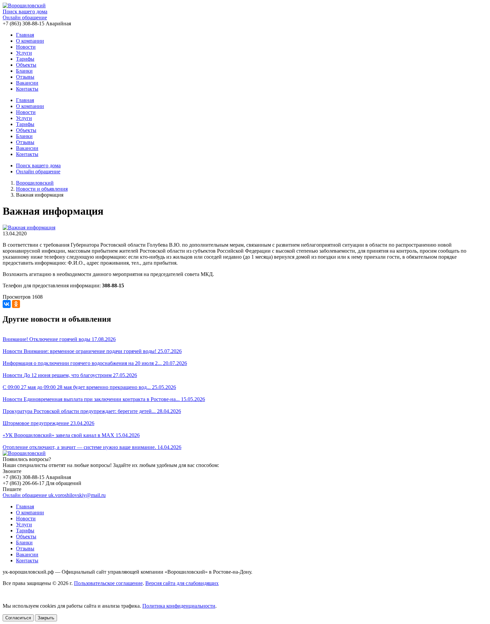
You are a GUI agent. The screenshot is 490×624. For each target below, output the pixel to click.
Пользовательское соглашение (108, 583)
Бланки (24, 71)
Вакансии (27, 83)
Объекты (26, 65)
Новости (26, 47)
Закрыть (46, 617)
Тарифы (25, 59)
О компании (30, 41)
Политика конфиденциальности (178, 606)
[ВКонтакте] (7, 304)
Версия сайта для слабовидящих (182, 583)
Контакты (27, 89)
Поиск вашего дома (25, 11)
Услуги (24, 53)
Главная (25, 35)
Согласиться (18, 617)
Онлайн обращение (25, 17)
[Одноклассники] (16, 304)
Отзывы (25, 77)
